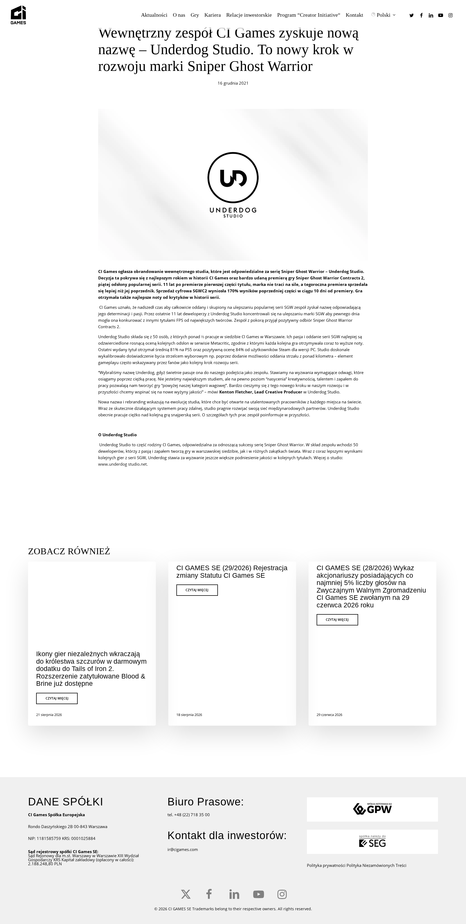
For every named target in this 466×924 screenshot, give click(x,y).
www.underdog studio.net (122, 464)
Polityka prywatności (327, 865)
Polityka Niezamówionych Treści (376, 865)
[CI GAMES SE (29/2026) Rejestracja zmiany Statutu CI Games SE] (232, 643)
